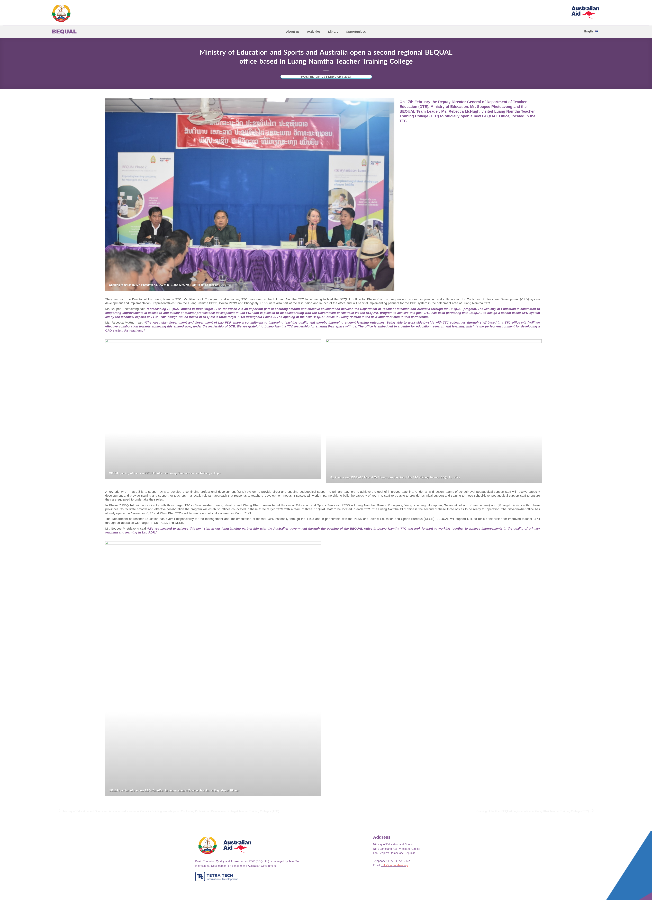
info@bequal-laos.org (395, 865)
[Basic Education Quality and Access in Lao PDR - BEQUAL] (76, 13)
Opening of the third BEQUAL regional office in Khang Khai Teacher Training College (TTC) (533, 811)
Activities (314, 31)
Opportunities (356, 31)
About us (293, 31)
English (589, 31)
